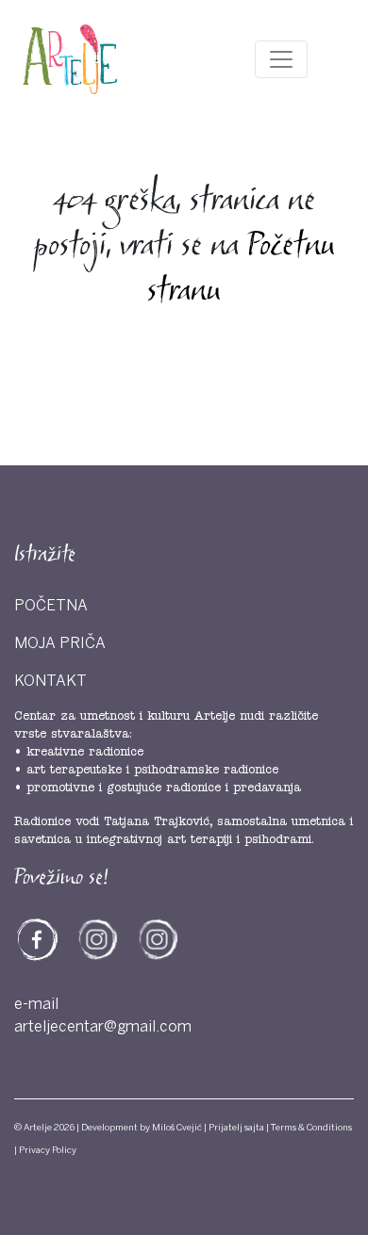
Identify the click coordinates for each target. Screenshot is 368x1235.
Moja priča (60, 643)
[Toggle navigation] (281, 59)
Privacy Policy (47, 1150)
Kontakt (50, 681)
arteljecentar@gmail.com (103, 1026)
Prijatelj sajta (236, 1127)
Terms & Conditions (311, 1127)
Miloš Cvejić (177, 1127)
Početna (51, 605)
